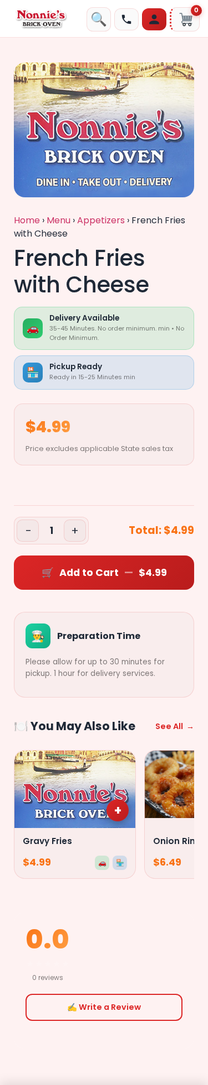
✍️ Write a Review (104, 1007)
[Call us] (126, 19)
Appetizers (101, 220)
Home (27, 220)
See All (174, 726)
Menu (58, 220)
